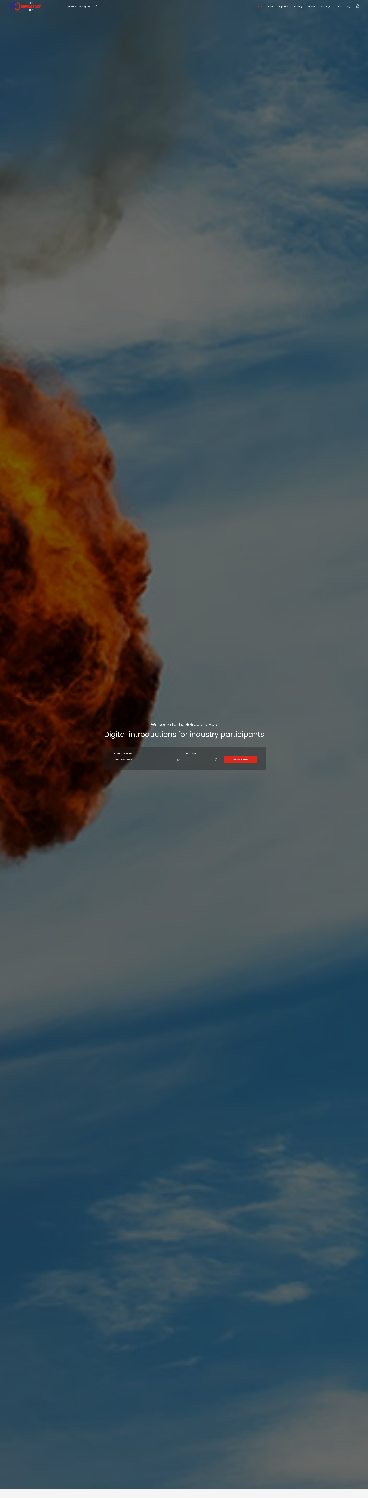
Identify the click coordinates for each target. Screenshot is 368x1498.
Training (298, 6)
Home (259, 6)
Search (311, 6)
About (271, 6)
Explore (282, 6)
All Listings (325, 6)
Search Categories (121, 753)
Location (191, 753)
